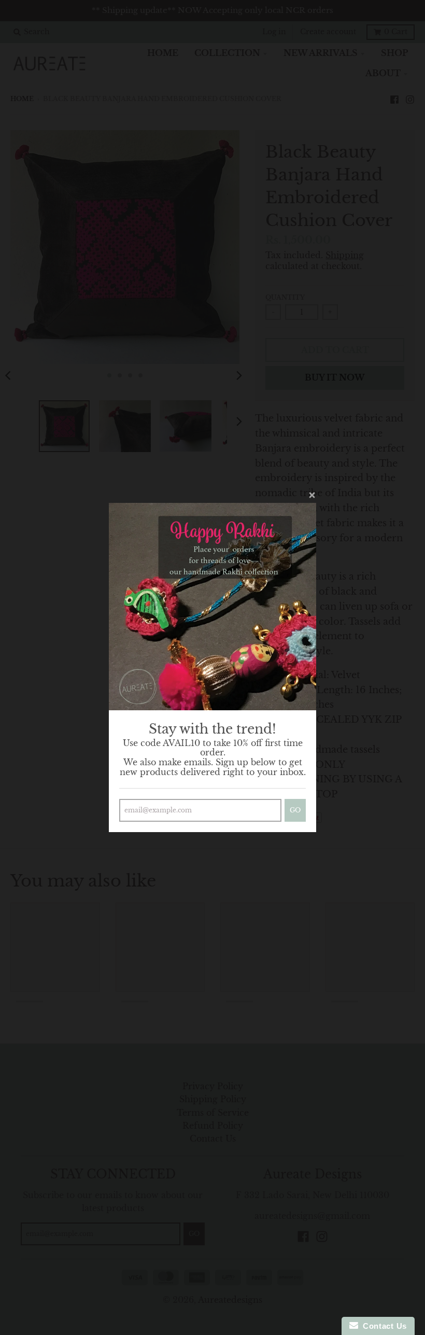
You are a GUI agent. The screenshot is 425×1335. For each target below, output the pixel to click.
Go (295, 810)
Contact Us (382, 1326)
